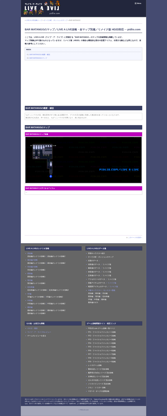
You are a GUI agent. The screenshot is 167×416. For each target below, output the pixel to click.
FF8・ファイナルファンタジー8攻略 (102, 358)
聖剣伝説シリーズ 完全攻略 (98, 369)
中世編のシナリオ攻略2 (56, 304)
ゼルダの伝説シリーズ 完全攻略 (100, 380)
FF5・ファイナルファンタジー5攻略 (102, 347)
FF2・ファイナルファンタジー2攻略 (102, 336)
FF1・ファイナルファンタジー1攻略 (102, 332)
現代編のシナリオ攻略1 (36, 283)
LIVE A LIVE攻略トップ (34, 20)
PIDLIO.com (84, 410)
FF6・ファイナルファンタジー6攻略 (102, 351)
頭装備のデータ (94, 264)
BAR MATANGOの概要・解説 (39, 54)
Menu (139, 3)
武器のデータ (93, 261)
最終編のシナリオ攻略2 (56, 310)
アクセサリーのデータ (96, 279)
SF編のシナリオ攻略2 (54, 297)
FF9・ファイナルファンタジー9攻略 (102, 362)
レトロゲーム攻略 (95, 365)
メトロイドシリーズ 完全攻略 (99, 384)
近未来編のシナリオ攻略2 (59, 290)
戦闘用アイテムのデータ (97, 286)
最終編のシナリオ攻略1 (36, 310)
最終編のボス (93, 302)
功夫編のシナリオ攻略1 (36, 270)
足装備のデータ (94, 275)
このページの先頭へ (135, 237)
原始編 (90, 293)
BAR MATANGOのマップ (38, 58)
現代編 (97, 296)
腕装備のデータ (94, 268)
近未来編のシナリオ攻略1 (37, 290)
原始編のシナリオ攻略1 (36, 256)
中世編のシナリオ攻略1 (36, 304)
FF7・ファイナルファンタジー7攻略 (102, 354)
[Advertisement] (83, 81)
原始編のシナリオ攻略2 (56, 256)
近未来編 (105, 296)
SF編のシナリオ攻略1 (35, 297)
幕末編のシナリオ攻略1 (36, 263)
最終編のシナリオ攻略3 (36, 313)
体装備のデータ (94, 272)
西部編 (90, 296)
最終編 (103, 299)
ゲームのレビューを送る (36, 336)
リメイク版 (107, 264)
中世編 (96, 299)
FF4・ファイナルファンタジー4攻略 (102, 343)
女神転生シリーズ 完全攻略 (98, 376)
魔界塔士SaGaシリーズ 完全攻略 (100, 373)
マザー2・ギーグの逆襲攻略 (98, 391)
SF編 (90, 299)
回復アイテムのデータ (96, 283)
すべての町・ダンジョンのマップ (55, 20)
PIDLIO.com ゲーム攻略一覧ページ (101, 328)
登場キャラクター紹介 (96, 253)
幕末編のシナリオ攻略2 (56, 263)
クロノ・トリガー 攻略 (97, 388)
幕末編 (97, 293)
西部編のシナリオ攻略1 (36, 277)
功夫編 (105, 293)
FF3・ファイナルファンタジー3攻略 (102, 339)
